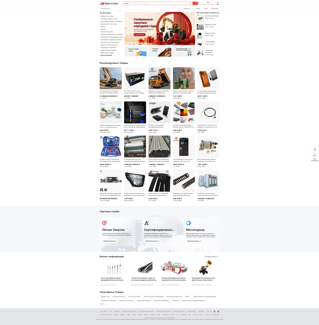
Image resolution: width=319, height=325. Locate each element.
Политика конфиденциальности (146, 311)
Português (152, 314)
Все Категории (106, 8)
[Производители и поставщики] (109, 3)
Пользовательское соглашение (129, 311)
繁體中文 (123, 314)
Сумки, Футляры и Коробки (108, 50)
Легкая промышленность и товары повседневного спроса (112, 21)
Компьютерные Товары (107, 53)
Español (140, 314)
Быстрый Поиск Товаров (179, 311)
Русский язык (166, 314)
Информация (201, 311)
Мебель (103, 26)
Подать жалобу (103, 311)
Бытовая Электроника (107, 32)
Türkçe (200, 314)
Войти (217, 4)
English (110, 314)
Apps (205, 8)
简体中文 (116, 314)
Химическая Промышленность (109, 45)
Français (134, 314)
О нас (111, 311)
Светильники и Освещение (108, 47)
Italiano (158, 314)
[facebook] (214, 311)
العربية (177, 314)
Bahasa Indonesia (215, 314)
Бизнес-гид (209, 311)
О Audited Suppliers (191, 311)
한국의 (172, 314)
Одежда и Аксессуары (107, 16)
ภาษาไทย (195, 314)
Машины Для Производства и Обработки (112, 34)
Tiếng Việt (206, 314)
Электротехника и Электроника (110, 42)
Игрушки (103, 29)
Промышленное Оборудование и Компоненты (112, 37)
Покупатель (187, 8)
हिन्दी (190, 314)
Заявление (117, 311)
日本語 (128, 314)
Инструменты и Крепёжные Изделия (111, 39)
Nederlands (183, 314)
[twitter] (218, 311)
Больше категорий (106, 55)
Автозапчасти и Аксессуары (109, 24)
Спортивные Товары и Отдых (109, 19)
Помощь (198, 8)
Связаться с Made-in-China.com (163, 311)
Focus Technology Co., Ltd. (158, 317)
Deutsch (146, 314)
